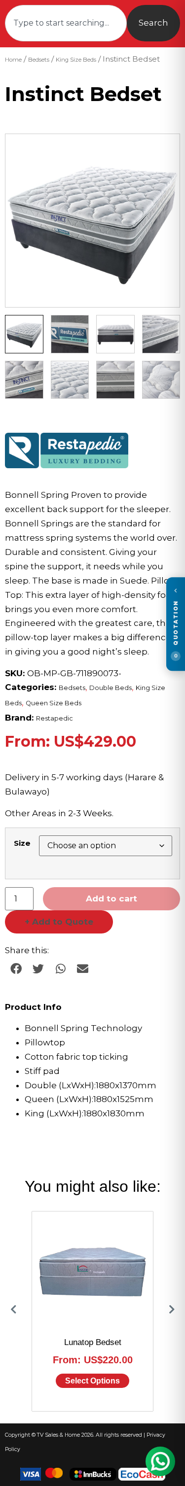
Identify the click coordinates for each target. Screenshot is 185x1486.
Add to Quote (59, 922)
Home (13, 59)
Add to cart (111, 898)
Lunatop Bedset (92, 1342)
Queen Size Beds (53, 703)
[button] (163, 151)
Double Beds (110, 687)
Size (22, 843)
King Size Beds (76, 59)
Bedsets (38, 59)
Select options (92, 1381)
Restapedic (54, 718)
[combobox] (66, 23)
